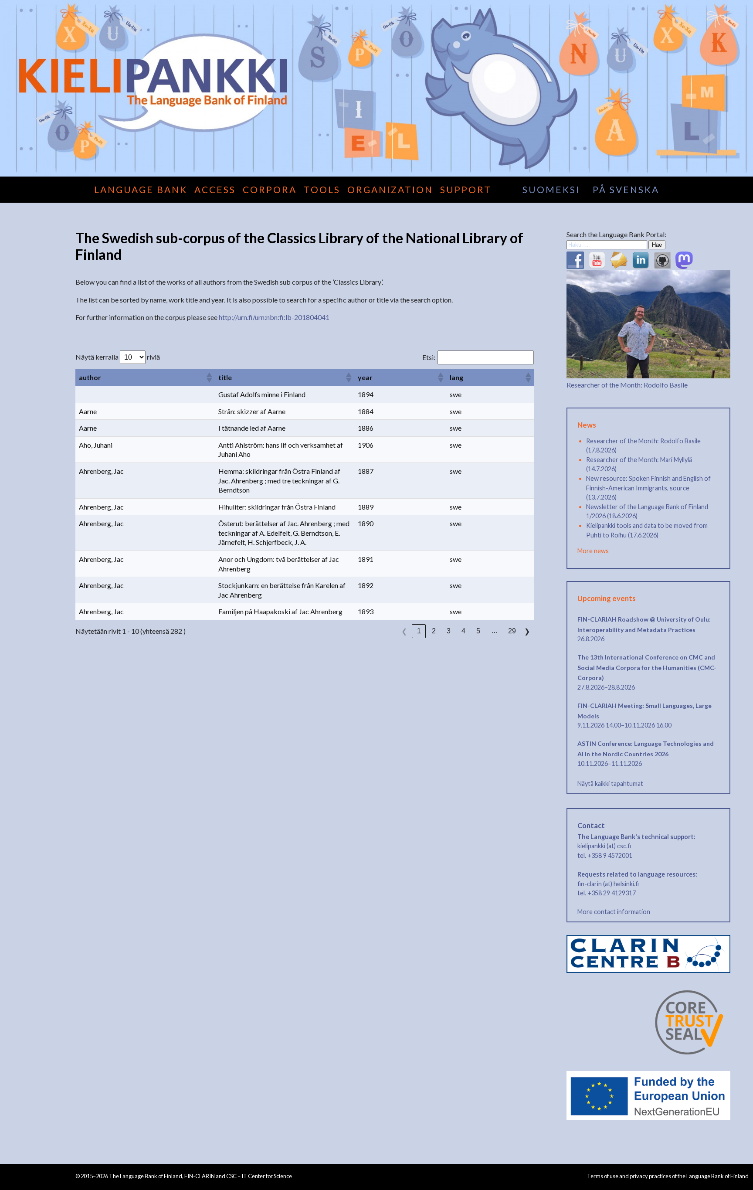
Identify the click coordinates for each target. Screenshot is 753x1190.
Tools (322, 189)
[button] (208, 377)
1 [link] (419, 631)
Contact (591, 825)
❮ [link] (404, 631)
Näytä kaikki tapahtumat (610, 783)
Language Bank (140, 189)
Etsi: (428, 357)
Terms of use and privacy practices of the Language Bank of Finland (668, 1176)
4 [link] (463, 631)
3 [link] (449, 631)
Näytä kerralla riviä (117, 357)
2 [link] (434, 631)
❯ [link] (527, 631)
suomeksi (551, 189)
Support (466, 189)
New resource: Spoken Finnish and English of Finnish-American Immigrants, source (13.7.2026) (648, 488)
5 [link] (478, 631)
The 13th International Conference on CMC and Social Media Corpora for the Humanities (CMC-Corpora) (646, 667)
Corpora (270, 189)
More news (593, 550)
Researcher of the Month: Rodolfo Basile (627, 385)
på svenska (626, 189)
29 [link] (512, 631)
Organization (390, 189)
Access (215, 189)
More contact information (613, 911)
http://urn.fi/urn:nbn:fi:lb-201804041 (274, 317)
